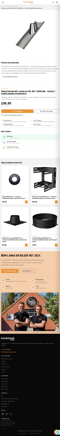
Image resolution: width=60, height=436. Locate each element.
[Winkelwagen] (57, 2)
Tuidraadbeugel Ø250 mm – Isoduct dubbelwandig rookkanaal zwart (44, 239)
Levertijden (4, 406)
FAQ (2, 396)
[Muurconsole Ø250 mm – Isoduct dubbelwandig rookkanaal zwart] (45, 179)
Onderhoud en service (6, 359)
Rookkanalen (4, 386)
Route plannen (27, 271)
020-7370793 (9, 288)
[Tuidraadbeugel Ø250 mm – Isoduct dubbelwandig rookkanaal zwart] (45, 220)
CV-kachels (4, 384)
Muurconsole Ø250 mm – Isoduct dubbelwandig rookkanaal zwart (44, 197)
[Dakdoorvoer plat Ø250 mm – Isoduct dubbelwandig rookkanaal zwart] (15, 220)
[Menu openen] (3, 2)
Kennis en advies (5, 366)
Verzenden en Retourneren (8, 401)
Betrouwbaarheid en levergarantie (9, 398)
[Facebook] (2, 414)
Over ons (3, 369)
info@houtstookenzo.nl (41, 288)
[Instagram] (6, 414)
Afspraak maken (11, 271)
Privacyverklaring (23, 433)
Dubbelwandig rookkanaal (12, 6)
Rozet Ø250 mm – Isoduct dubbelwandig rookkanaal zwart (13, 197)
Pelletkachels (4, 381)
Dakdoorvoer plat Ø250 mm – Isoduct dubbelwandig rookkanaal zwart (14, 239)
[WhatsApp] (10, 414)
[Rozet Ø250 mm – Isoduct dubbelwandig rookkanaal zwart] (15, 179)
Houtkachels (4, 378)
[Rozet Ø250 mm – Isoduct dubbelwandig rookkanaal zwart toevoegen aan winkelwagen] (26, 201)
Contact (3, 372)
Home (2, 6)
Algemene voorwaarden (35, 433)
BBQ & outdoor (5, 389)
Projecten (3, 361)
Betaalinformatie (5, 404)
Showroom (4, 364)
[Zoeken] (53, 2)
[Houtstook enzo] (28, 2)
